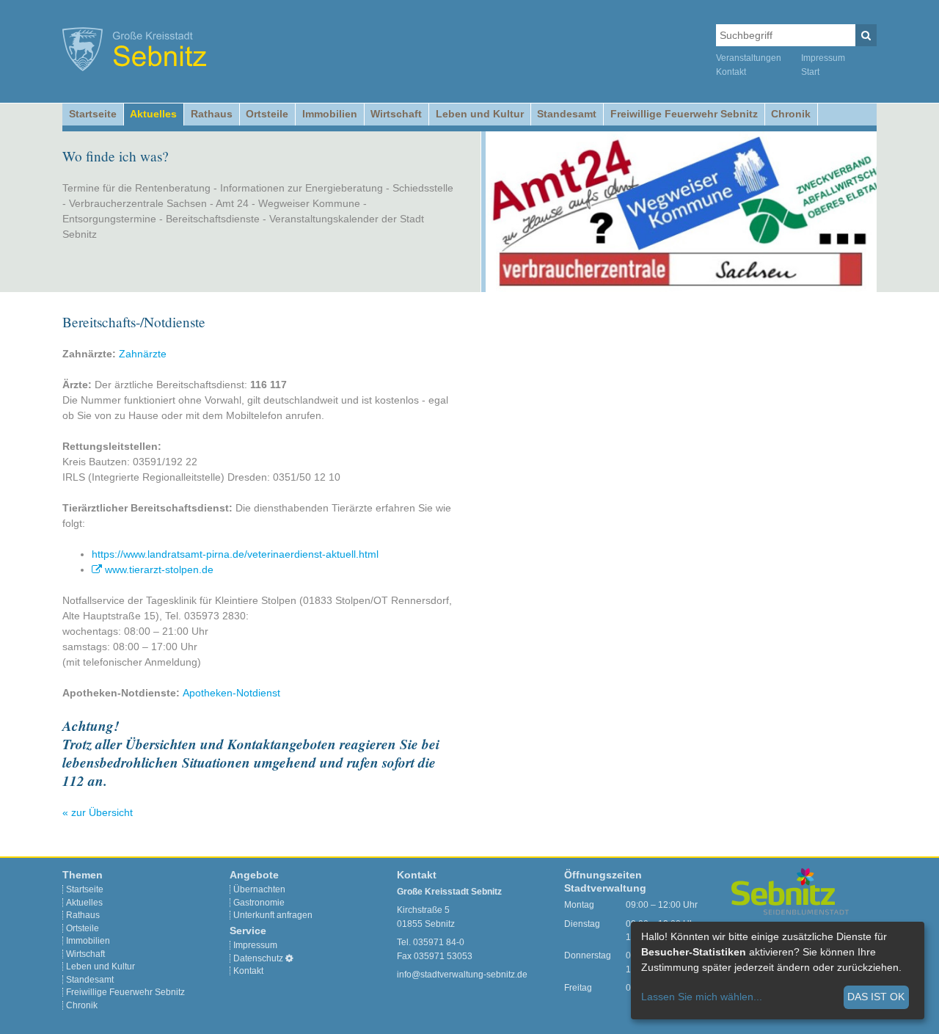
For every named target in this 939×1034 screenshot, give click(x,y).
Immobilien (329, 114)
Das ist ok (876, 996)
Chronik (791, 114)
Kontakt (731, 72)
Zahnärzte (143, 354)
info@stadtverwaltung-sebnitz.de (462, 974)
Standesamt (566, 114)
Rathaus (212, 114)
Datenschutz (258, 958)
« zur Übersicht (97, 812)
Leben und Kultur (480, 114)
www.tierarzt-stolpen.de (159, 569)
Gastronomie (259, 903)
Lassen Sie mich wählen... (701, 996)
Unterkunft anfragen (273, 915)
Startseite (93, 114)
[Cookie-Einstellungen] (289, 958)
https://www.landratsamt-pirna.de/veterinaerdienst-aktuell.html (235, 554)
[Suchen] (866, 35)
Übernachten (259, 889)
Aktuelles (153, 114)
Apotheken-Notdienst (231, 693)
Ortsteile (267, 114)
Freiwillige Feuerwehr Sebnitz (684, 114)
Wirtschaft (396, 114)
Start (810, 72)
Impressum (823, 58)
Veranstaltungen (748, 58)
